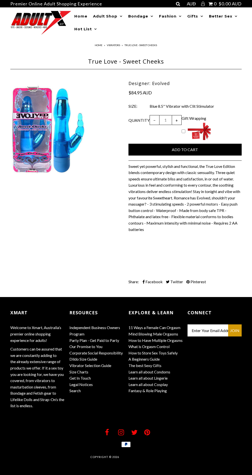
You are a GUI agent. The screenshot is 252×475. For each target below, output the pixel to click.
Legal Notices (81, 384)
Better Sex (220, 16)
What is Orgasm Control (149, 346)
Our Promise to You (85, 346)
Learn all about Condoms (149, 371)
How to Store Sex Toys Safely (153, 353)
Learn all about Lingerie (148, 378)
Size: (132, 106)
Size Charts (78, 371)
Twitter (176, 281)
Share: (133, 281)
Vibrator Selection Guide (90, 365)
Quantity (139, 120)
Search (75, 390)
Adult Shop (105, 16)
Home (80, 16)
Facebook (154, 281)
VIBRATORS (113, 45)
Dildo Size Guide (83, 359)
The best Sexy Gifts (144, 365)
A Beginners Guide (144, 359)
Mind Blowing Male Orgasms (153, 334)
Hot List (83, 29)
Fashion (167, 16)
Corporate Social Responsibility (96, 353)
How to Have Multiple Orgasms (155, 340)
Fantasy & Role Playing (147, 390)
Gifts (192, 16)
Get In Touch (80, 378)
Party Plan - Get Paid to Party (94, 340)
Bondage (138, 16)
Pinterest (198, 281)
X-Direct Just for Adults (140, 456)
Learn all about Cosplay (148, 384)
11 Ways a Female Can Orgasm (154, 327)
